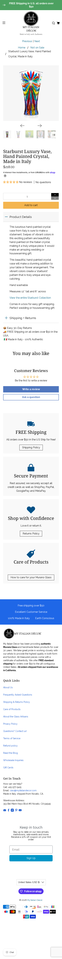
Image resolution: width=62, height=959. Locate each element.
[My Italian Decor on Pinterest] (16, 811)
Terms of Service (11, 738)
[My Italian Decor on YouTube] (20, 811)
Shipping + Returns (23, 318)
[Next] (39, 125)
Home (21, 47)
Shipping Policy (31, 447)
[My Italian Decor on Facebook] (8, 811)
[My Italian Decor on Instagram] (12, 811)
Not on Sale (37, 47)
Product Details (21, 217)
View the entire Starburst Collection (30, 297)
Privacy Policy (10, 724)
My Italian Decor (34, 900)
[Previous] (22, 125)
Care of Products (12, 709)
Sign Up (31, 858)
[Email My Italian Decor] (4, 811)
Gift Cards (8, 767)
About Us (8, 687)
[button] (11, 182)
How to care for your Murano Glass (31, 577)
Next (37, 41)
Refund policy (10, 745)
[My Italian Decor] (31, 23)
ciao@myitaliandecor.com (23, 790)
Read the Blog (10, 753)
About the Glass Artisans (15, 716)
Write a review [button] (31, 389)
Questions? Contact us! (15, 731)
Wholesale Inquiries (13, 760)
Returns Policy (31, 533)
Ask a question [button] (31, 397)
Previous (27, 41)
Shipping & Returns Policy (16, 702)
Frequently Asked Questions (17, 694)
